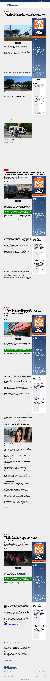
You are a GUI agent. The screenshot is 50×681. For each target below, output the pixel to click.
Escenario (35, 9)
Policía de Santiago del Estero (15, 142)
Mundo (31, 9)
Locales (39, 9)
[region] (18, 63)
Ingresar (44, 4)
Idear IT (28, 679)
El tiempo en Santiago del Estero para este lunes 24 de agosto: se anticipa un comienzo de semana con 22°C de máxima (39, 105)
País (28, 9)
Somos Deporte (18, 9)
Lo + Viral (44, 671)
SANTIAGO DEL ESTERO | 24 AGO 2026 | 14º (8, 9)
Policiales (43, 9)
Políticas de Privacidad (8, 676)
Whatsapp (37, 671)
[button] (5, 5)
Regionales (24, 9)
